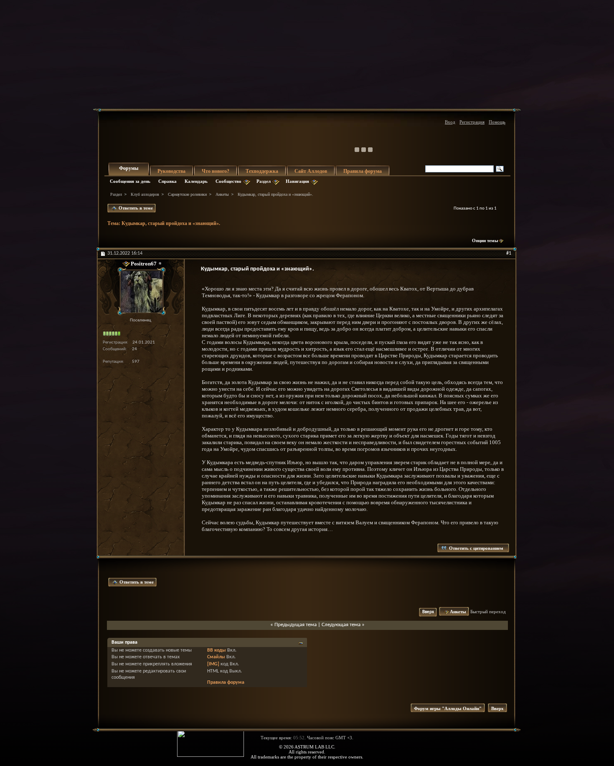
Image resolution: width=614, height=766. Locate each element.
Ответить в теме (135, 207)
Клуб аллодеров (145, 194)
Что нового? (215, 171)
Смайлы (216, 657)
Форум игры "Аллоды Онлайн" (448, 708)
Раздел (263, 181)
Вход (450, 121)
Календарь (196, 181)
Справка (167, 181)
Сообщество (228, 181)
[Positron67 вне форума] (140, 291)
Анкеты (222, 194)
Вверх (428, 612)
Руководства (171, 171)
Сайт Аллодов (310, 171)
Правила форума (362, 171)
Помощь (497, 121)
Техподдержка (262, 171)
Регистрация (472, 121)
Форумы (128, 168)
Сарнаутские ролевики (187, 194)
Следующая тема (341, 624)
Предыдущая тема (295, 624)
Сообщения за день (130, 181)
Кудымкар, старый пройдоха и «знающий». (171, 223)
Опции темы (485, 240)
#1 (508, 253)
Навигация (297, 181)
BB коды (216, 650)
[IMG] (213, 664)
